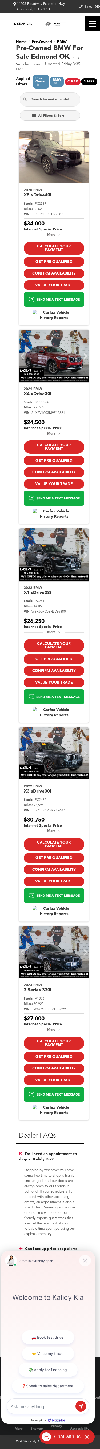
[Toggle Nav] (92, 23)
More (51, 235)
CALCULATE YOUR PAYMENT (54, 248)
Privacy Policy (56, 1429)
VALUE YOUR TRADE (54, 285)
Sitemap (37, 1428)
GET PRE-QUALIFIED (54, 262)
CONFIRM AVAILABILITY (54, 273)
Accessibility (79, 1428)
